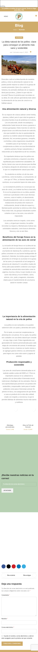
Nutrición (22, 29)
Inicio (15, 29)
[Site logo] (19, 16)
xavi (11, 52)
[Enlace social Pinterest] (14, 566)
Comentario (6, 595)
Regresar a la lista (19, 575)
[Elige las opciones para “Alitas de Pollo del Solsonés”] (33, 409)
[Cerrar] (2, 2)
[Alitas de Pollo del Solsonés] (28, 415)
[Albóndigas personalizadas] (10, 415)
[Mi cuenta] (31, 16)
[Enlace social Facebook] (4, 566)
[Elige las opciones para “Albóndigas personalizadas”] (16, 409)
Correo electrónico (8, 627)
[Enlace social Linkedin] (19, 566)
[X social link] (9, 566)
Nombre (5, 619)
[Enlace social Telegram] (24, 566)
